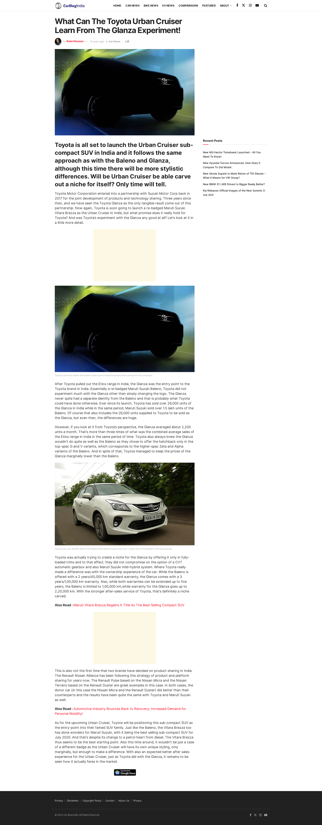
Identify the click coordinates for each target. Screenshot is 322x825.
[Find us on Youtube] (257, 5)
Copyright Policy (92, 800)
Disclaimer (73, 800)
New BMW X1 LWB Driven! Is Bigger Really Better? (234, 184)
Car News (132, 5)
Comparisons (188, 5)
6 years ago (97, 41)
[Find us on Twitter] (243, 5)
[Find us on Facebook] (237, 5)
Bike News (151, 5)
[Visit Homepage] (70, 5)
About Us (123, 800)
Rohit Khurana (75, 41)
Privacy (59, 800)
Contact (109, 800)
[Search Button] (265, 5)
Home (117, 5)
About (224, 5)
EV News (168, 5)
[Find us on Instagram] (250, 5)
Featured (209, 5)
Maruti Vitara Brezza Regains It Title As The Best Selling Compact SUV (128, 605)
